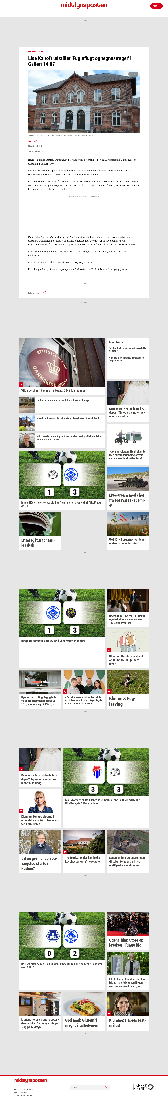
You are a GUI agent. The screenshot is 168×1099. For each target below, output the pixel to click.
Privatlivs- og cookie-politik (23, 1089)
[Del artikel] (35, 141)
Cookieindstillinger (20, 1092)
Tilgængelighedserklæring (23, 1095)
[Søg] (106, 1087)
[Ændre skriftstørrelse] (29, 141)
